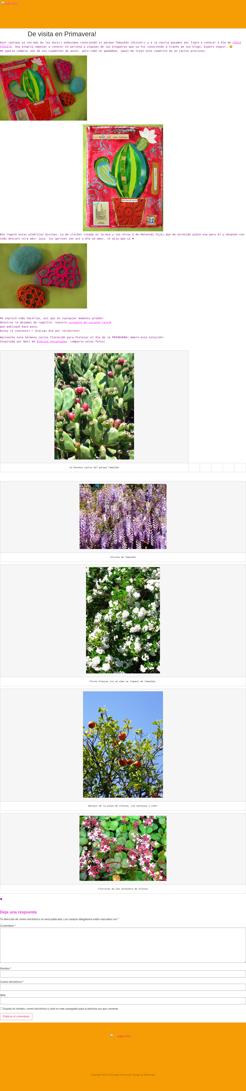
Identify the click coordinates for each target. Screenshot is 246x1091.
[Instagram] (109, 1065)
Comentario (8, 925)
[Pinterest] (127, 1065)
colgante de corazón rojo (89, 322)
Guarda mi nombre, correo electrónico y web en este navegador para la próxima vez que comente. (61, 1008)
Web (3, 995)
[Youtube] (136, 1065)
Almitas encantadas (52, 341)
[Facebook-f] (118, 1065)
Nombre (5, 968)
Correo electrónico (12, 982)
